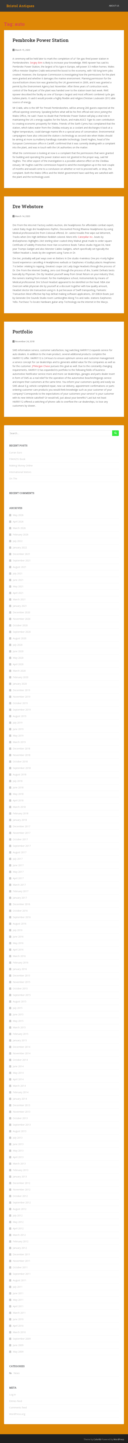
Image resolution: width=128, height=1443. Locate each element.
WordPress (119, 1439)
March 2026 (19, 528)
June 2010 (18, 1319)
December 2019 (21, 690)
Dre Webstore (27, 206)
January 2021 (20, 605)
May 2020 (18, 657)
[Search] (115, 433)
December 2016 (21, 904)
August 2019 (19, 716)
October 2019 (20, 703)
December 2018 (21, 748)
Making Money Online (21, 465)
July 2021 (17, 573)
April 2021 (18, 592)
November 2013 (21, 1111)
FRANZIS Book (17, 459)
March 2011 (19, 1312)
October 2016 (20, 910)
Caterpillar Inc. (85, 236)
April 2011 (18, 1306)
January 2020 (20, 683)
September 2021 (22, 560)
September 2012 (22, 1202)
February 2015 (20, 1033)
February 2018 (20, 813)
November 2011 (21, 1260)
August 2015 (19, 1001)
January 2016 (20, 969)
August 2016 (19, 923)
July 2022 (17, 541)
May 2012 (18, 1222)
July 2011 (17, 1286)
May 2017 (18, 871)
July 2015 (17, 1008)
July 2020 (17, 644)
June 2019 (18, 729)
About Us (114, 5)
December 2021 (21, 554)
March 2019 (19, 742)
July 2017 (17, 858)
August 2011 (19, 1280)
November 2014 (21, 1053)
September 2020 (22, 631)
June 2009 (18, 1345)
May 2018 (18, 793)
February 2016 (20, 962)
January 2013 (20, 1176)
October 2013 (20, 1118)
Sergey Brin (36, 62)
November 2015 (21, 982)
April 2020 (18, 664)
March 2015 (19, 1027)
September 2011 (22, 1273)
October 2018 (20, 761)
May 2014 (18, 1072)
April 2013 (18, 1157)
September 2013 (22, 1124)
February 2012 (20, 1241)
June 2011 (18, 1293)
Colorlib (97, 1439)
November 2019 (21, 696)
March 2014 (19, 1085)
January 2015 (20, 1040)
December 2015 (21, 975)
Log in (12, 1394)
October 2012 (20, 1196)
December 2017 (21, 826)
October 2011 (20, 1267)
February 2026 (20, 534)
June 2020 (18, 651)
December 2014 (21, 1046)
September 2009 (22, 1338)
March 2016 (19, 956)
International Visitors (20, 472)
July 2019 (17, 722)
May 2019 (18, 735)
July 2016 (17, 930)
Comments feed (18, 1407)
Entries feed (15, 1401)
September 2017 (22, 845)
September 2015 (22, 995)
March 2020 (19, 670)
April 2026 (18, 521)
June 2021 (18, 579)
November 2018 (21, 755)
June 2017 (18, 865)
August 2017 (19, 852)
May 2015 (18, 1020)
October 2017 (20, 839)
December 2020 (21, 612)
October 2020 (20, 625)
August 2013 (19, 1131)
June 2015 (18, 1014)
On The (13, 478)
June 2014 (18, 1066)
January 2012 (20, 1247)
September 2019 (22, 709)
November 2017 (21, 832)
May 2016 (18, 943)
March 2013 (19, 1163)
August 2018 (19, 774)
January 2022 (20, 547)
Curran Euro (15, 452)
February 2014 (20, 1092)
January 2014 (20, 1098)
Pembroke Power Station (40, 40)
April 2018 (18, 800)
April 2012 (18, 1228)
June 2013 (18, 1144)
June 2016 (18, 936)
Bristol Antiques (20, 6)
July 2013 (17, 1137)
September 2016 (22, 917)
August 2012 (19, 1209)
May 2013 (18, 1150)
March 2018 (19, 806)
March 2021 (19, 599)
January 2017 (20, 897)
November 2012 (21, 1189)
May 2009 (18, 1351)
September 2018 (22, 768)
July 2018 (17, 781)
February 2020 (20, 677)
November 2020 (21, 618)
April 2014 (18, 1079)
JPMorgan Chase (41, 366)
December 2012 (21, 1183)
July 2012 (17, 1215)
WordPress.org (17, 1414)
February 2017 (20, 891)
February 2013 (20, 1170)
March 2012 (19, 1234)
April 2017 (18, 878)
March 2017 (19, 884)
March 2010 (19, 1332)
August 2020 (19, 638)
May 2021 (18, 586)
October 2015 (20, 988)
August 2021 (19, 567)
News (17, 1373)
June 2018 (18, 787)
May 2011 (18, 1299)
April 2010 (18, 1325)
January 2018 (20, 819)
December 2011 (21, 1254)
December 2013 (21, 1105)
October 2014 (20, 1059)
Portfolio (22, 332)
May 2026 (18, 515)
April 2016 (18, 949)
